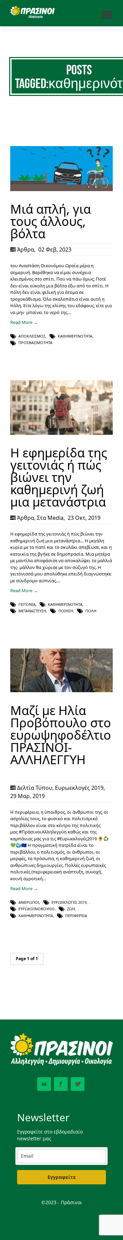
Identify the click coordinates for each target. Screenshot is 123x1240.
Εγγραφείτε (61, 1177)
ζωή (71, 908)
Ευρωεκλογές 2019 (79, 788)
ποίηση (65, 610)
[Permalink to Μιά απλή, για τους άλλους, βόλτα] (61, 189)
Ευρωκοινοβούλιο (36, 908)
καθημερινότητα (75, 336)
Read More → (24, 322)
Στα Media (50, 518)
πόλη (90, 610)
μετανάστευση (32, 610)
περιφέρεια (76, 915)
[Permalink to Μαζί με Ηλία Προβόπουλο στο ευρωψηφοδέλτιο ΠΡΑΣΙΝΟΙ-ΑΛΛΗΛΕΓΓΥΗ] (61, 690)
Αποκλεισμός (31, 336)
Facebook (61, 1084)
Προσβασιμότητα (35, 342)
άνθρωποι (28, 902)
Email (44, 1084)
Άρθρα (25, 249)
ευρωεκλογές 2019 (69, 902)
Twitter (77, 1084)
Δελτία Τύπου (34, 788)
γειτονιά (27, 604)
